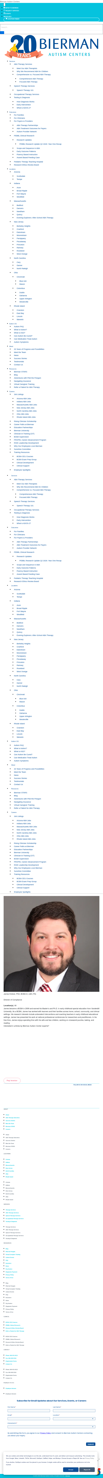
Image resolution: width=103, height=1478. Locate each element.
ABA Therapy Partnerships (27, 125)
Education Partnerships (23, 427)
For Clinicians (19, 118)
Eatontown (21, 232)
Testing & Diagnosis (22, 97)
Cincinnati (21, 277)
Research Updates (24, 140)
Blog (16, 375)
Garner (19, 265)
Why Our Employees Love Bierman (28, 446)
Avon (19, 188)
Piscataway (21, 242)
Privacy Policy (89, 1458)
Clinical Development (25, 463)
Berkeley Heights (23, 226)
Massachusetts (20, 201)
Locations (12, 169)
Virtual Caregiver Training (24, 384)
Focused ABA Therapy (28, 82)
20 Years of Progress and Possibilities (29, 349)
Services (12, 61)
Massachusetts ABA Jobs (27, 405)
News (16, 355)
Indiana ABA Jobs (24, 402)
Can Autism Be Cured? (23, 336)
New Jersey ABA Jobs (25, 408)
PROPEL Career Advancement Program (30, 440)
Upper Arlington (25, 299)
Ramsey (20, 248)
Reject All (87, 1469)
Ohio (16, 273)
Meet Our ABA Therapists (27, 68)
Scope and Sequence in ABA (28, 148)
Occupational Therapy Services (26, 94)
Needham (21, 211)
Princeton (20, 245)
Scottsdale (21, 176)
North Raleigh (22, 269)
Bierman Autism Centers (10, 1)
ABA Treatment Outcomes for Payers (31, 128)
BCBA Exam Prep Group (27, 460)
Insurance (8, 1263)
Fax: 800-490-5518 (11, 1358)
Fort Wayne (21, 194)
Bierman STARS (20, 372)
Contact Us (18, 365)
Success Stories (20, 358)
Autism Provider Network (27, 132)
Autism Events (10, 1257)
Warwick (20, 320)
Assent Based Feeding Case (28, 158)
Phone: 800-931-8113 (12, 1355)
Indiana (17, 183)
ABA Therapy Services (23, 64)
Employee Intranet (11, 1388)
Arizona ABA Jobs (24, 399)
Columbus (21, 288)
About (11, 346)
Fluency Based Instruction (27, 155)
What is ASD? (19, 333)
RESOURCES (7, 1243)
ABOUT (6, 1109)
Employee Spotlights (22, 470)
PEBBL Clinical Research (24, 136)
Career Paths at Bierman (24, 424)
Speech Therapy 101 (25, 90)
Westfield (20, 197)
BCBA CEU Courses (25, 456)
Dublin (22, 293)
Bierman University (21, 431)
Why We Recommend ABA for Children (32, 71)
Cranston (20, 310)
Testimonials (19, 362)
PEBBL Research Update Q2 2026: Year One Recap (40, 144)
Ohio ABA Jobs (23, 414)
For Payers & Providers (23, 121)
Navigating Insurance (22, 381)
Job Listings (19, 394)
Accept (70, 1469)
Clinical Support (23, 466)
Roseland (20, 251)
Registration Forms (11, 1361)
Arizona (17, 172)
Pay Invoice (9, 1269)
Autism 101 (13, 324)
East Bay (20, 313)
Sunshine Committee (22, 449)
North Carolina (20, 258)
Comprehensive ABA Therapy (31, 79)
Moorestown (22, 235)
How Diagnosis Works (25, 102)
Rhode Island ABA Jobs (26, 417)
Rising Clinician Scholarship (25, 421)
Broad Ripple (22, 191)
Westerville (23, 302)
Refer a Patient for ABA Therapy (27, 387)
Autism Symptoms (21, 342)
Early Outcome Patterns (26, 151)
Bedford (20, 205)
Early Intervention (24, 105)
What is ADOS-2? (24, 108)
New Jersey (18, 222)
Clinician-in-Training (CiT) (24, 434)
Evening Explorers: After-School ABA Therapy (35, 218)
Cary (19, 262)
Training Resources (22, 452)
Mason (22, 284)
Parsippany (21, 238)
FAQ (7, 1260)
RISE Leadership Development (26, 443)
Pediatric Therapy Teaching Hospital (28, 162)
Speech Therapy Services (24, 86)
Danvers (20, 208)
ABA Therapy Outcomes (13, 1117)
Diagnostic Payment (11, 1272)
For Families (19, 115)
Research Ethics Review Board (26, 165)
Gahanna (23, 296)
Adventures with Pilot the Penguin (27, 378)
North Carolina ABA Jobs (27, 411)
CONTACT (6, 1349)
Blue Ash (23, 281)
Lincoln (19, 316)
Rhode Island (19, 306)
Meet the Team (20, 352)
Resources (12, 369)
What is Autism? (20, 330)
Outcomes (12, 112)
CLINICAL (6, 1316)
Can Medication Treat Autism (25, 339)
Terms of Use (9, 1277)
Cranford (20, 229)
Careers (12, 391)
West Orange (22, 254)
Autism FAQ (19, 327)
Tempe (19, 179)
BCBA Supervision (21, 437)
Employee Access (9, 1382)
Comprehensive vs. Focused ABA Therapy (34, 75)
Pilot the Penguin (10, 1251)
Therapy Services (11, 1210)
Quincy (19, 215)
